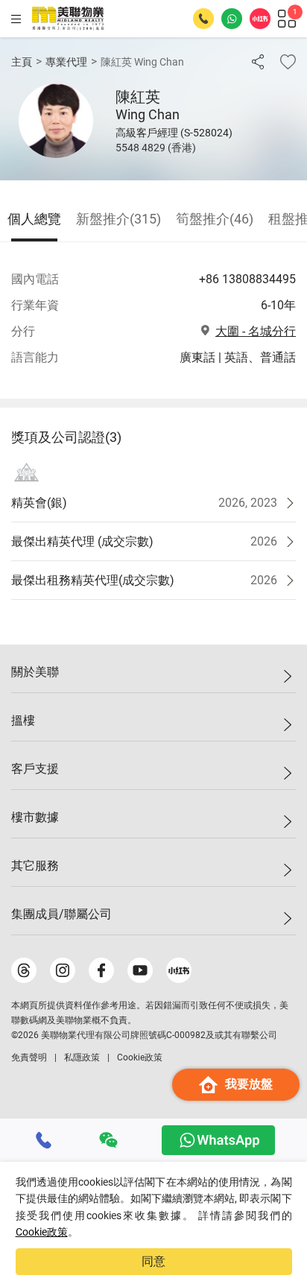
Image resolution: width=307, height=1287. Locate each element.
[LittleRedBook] (179, 970)
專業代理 (66, 62)
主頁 (21, 62)
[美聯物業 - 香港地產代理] (68, 19)
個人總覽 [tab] (34, 219)
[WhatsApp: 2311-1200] (231, 18)
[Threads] (24, 970)
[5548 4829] (44, 1140)
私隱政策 (82, 1057)
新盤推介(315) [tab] (118, 219)
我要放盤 (249, 1084)
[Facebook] (101, 970)
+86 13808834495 (247, 279)
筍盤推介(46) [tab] (214, 219)
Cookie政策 (42, 1232)
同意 (153, 1261)
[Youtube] (140, 970)
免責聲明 (29, 1057)
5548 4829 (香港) (155, 148)
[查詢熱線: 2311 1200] (203, 18)
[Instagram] (62, 970)
